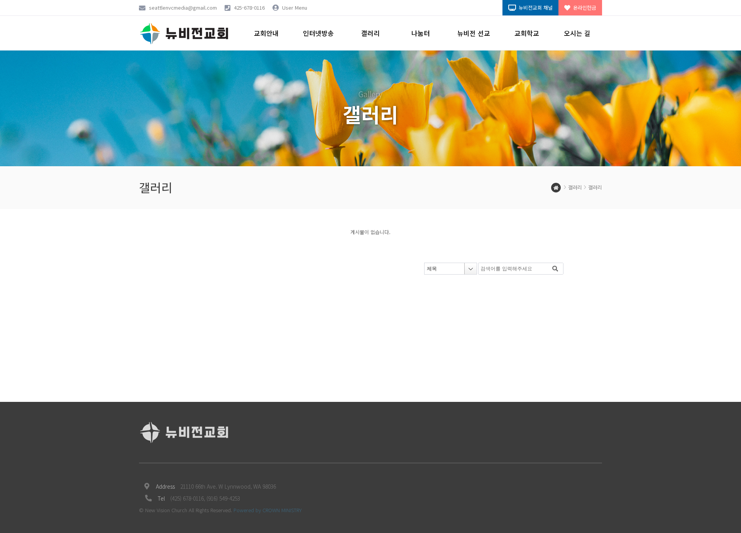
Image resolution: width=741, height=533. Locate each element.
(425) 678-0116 (187, 498)
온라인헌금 (584, 7)
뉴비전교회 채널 (535, 7)
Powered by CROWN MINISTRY (267, 510)
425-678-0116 (249, 7)
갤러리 (575, 187)
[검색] (555, 268)
